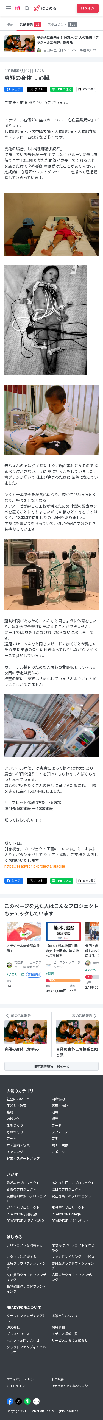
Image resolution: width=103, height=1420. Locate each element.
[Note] (36, 1401)
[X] (18, 1401)
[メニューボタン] (8, 8)
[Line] (27, 1401)
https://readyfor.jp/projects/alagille (34, 866)
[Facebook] (10, 1401)
